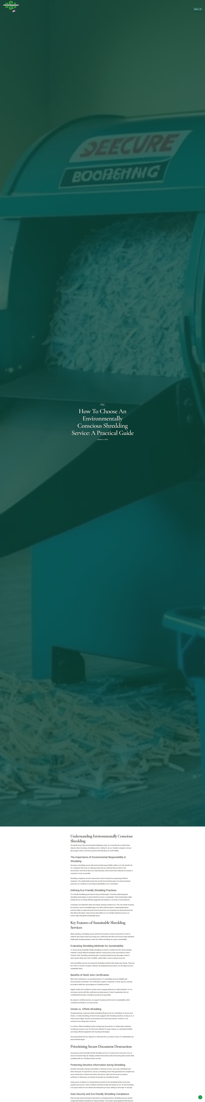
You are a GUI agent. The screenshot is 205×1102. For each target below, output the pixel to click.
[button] (198, 9)
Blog (102, 404)
